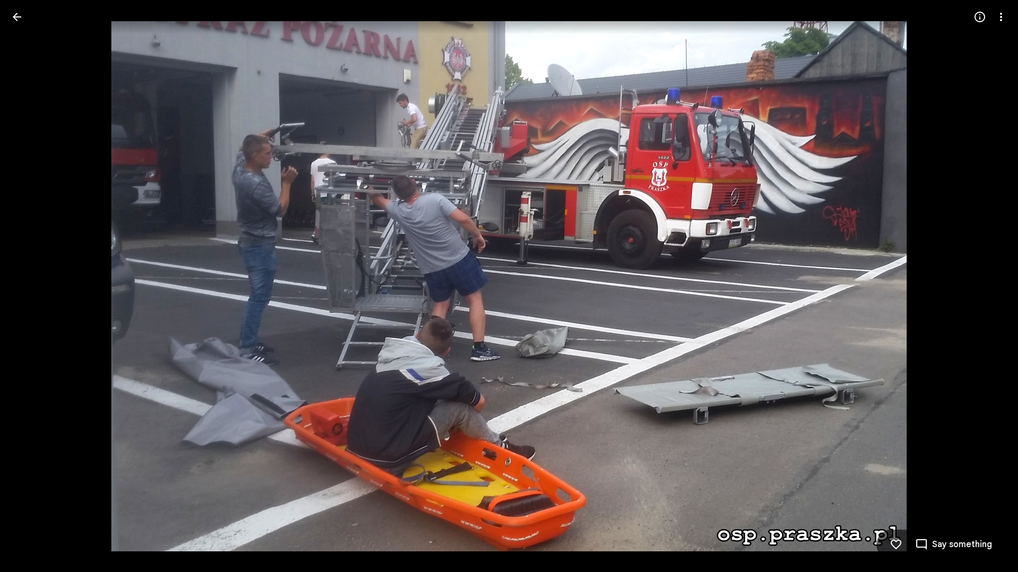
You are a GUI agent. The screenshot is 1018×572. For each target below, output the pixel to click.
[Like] (896, 544)
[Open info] (979, 17)
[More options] (1001, 17)
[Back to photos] (17, 17)
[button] (30, 286)
